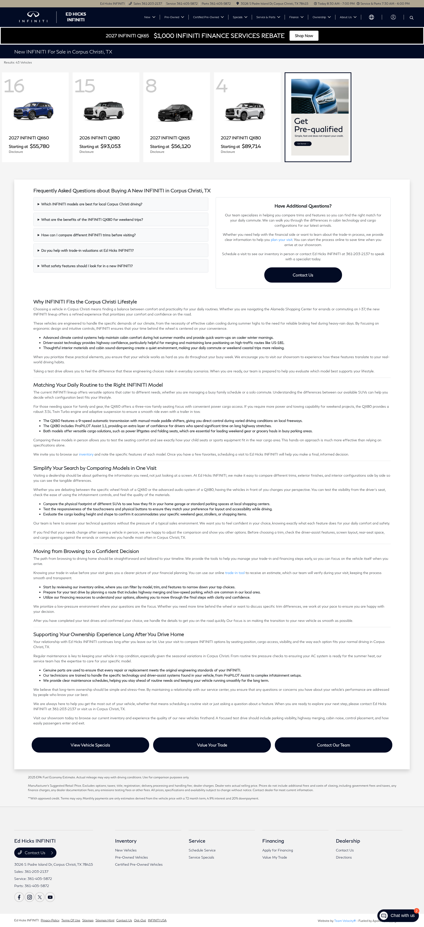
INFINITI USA (157, 920)
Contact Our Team (333, 745)
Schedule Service (202, 850)
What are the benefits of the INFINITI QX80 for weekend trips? (92, 219)
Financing (273, 841)
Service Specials (201, 857)
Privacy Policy (50, 920)
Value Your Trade (212, 745)
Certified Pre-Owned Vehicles (139, 864)
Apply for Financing (277, 850)
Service (197, 841)
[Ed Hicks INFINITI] (56, 16)
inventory (86, 454)
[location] (238, 3)
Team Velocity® (345, 921)
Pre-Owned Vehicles (131, 857)
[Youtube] (50, 897)
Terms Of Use (70, 920)
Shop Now (304, 35)
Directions (344, 857)
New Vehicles (126, 850)
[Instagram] (29, 897)
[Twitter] (40, 897)
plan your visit (281, 239)
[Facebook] (19, 897)
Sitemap (87, 920)
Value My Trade (274, 857)
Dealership (348, 841)
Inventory (125, 841)
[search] (411, 18)
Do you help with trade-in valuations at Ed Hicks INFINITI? (87, 250)
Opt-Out (140, 920)
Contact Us (303, 275)
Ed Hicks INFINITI (26, 920)
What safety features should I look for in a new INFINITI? (87, 266)
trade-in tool (235, 573)
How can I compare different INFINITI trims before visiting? (88, 235)
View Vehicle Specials (90, 745)
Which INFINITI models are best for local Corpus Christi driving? (91, 204)
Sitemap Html (104, 920)
